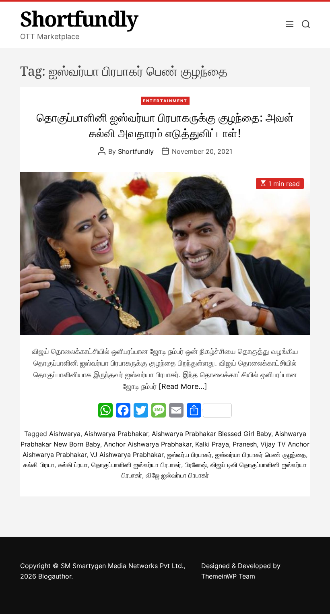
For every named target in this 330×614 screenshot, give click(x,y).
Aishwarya (64, 434)
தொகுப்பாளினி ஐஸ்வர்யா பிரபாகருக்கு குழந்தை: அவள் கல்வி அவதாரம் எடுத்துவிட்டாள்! (165, 125)
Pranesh (245, 444)
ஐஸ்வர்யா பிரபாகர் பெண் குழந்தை (260, 455)
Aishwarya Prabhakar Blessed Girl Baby (211, 434)
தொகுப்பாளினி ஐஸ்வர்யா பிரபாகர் (136, 465)
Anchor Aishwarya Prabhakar (148, 444)
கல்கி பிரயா (38, 465)
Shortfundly (79, 18)
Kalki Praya (212, 444)
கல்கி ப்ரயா (73, 465)
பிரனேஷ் (196, 465)
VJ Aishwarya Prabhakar (126, 455)
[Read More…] (183, 386)
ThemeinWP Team (228, 576)
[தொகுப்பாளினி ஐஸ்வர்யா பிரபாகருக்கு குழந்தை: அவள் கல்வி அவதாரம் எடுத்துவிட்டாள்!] (165, 253)
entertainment (165, 100)
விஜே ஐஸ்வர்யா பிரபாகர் (177, 475)
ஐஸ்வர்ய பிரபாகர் (189, 455)
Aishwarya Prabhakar (116, 434)
